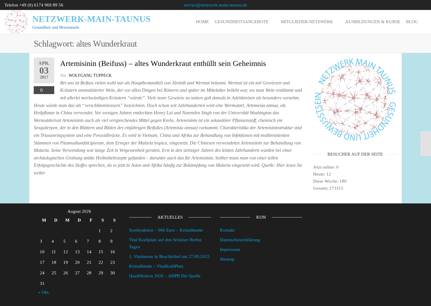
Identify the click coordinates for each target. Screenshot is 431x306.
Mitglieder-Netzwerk (307, 21)
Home (202, 21)
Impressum (230, 249)
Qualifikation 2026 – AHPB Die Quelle (165, 275)
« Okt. (44, 292)
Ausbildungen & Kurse (372, 21)
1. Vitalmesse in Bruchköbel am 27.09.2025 (169, 256)
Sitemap (227, 259)
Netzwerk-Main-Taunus (91, 19)
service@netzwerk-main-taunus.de (215, 5)
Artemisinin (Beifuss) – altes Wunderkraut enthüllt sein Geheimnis (163, 63)
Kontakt (227, 230)
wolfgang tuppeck (90, 75)
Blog (412, 21)
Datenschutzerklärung (240, 239)
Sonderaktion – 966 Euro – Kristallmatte (166, 230)
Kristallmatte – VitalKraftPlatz (156, 266)
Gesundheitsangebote (242, 21)
